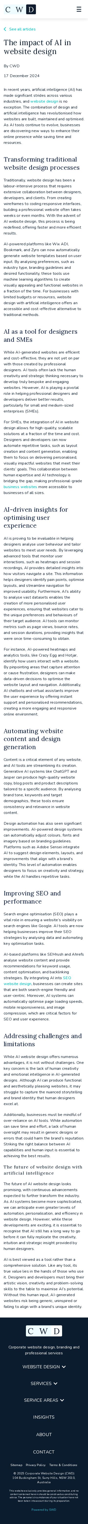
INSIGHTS (44, 1417)
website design (44, 101)
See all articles (22, 29)
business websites (20, 487)
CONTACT (44, 1452)
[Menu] (79, 9)
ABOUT (44, 1435)
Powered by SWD (44, 1510)
